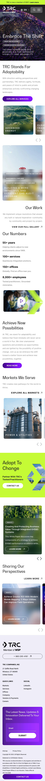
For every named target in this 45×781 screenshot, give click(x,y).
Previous (36, 140)
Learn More (15, 549)
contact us (22, 777)
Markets (6, 686)
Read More (12, 365)
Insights (9, 522)
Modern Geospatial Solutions (14, 45)
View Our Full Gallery (25, 227)
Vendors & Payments (10, 698)
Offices (5, 692)
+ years (9, 242)
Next (40, 140)
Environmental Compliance (15, 178)
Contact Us (13, 486)
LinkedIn (27, 686)
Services (6, 689)
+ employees (14, 277)
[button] (24, 10)
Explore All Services (17, 99)
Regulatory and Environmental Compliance (20, 183)
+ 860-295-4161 (21, 656)
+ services (11, 256)
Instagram (27, 689)
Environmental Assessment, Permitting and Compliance (24, 173)
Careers (6, 701)
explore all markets (25, 393)
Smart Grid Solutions (11, 41)
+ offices (10, 266)
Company (6, 695)
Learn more (34, 2)
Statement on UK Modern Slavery (13, 758)
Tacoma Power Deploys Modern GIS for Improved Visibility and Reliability (18, 51)
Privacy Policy (17, 751)
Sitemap (5, 751)
